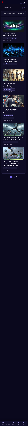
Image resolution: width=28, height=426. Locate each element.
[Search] (21, 2)
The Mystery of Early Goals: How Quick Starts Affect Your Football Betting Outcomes (11, 163)
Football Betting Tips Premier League (11, 141)
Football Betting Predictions (9, 89)
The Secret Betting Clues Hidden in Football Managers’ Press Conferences (11, 111)
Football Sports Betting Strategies (10, 38)
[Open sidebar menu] (24, 7)
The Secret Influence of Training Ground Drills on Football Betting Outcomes (10, 85)
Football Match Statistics (8, 117)
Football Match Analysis (8, 115)
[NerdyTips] (2, 2)
